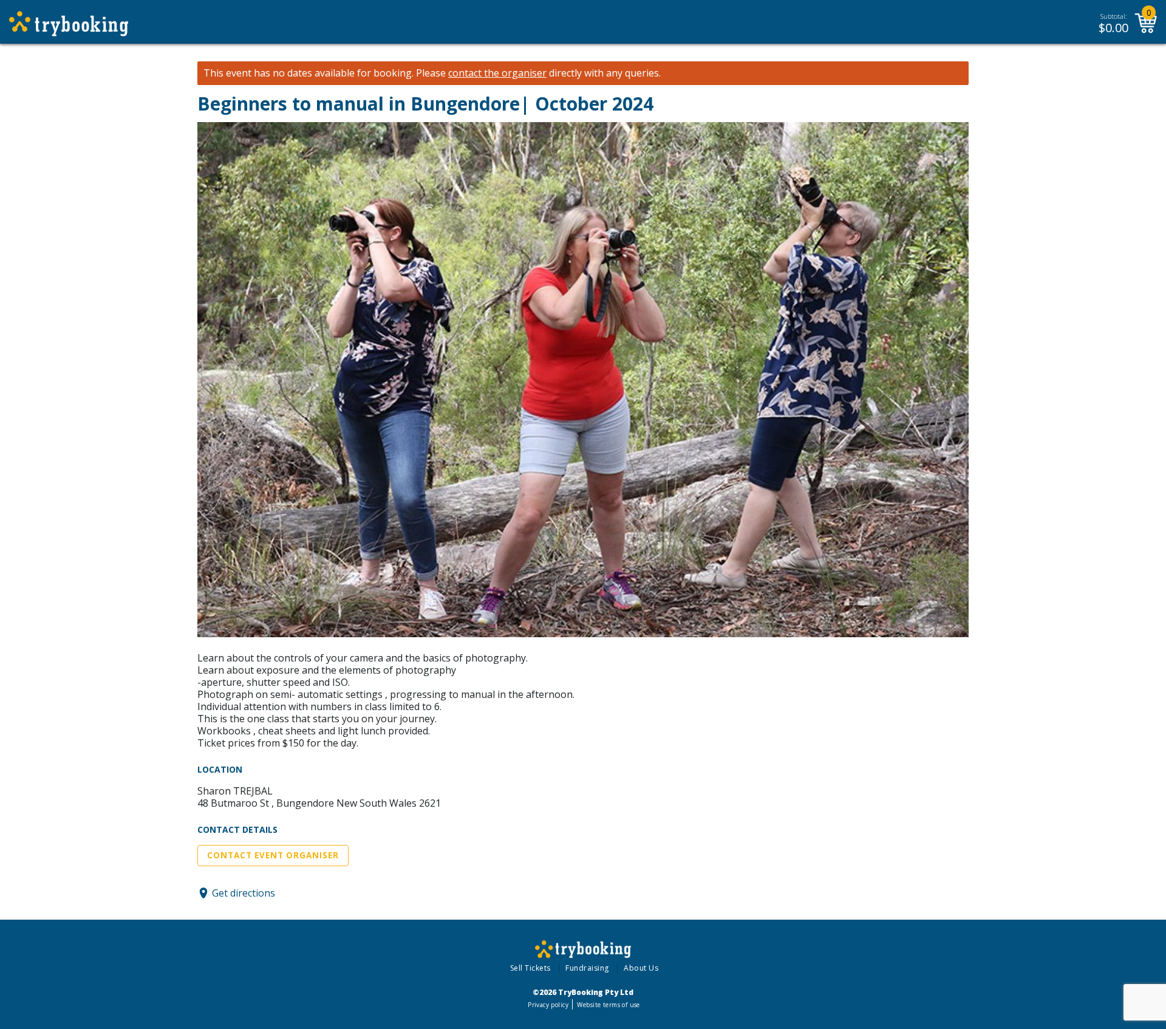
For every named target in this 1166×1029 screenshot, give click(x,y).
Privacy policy (548, 1004)
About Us (641, 968)
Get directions (243, 893)
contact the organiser (497, 73)
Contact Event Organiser (273, 855)
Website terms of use (608, 1004)
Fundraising (587, 968)
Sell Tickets (530, 968)
